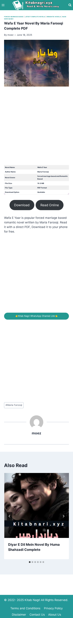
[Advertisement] (36, 128)
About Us (54, 614)
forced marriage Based (13, 17)
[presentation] (36, 505)
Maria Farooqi (14, 405)
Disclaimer (19, 614)
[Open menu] (3, 5)
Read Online (49, 205)
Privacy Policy (53, 608)
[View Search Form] (70, 5)
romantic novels (54, 17)
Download (22, 205)
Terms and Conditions (25, 608)
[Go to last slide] (9, 516)
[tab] (30, 562)
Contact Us (37, 614)
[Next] (63, 516)
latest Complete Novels (35, 17)
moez (36, 433)
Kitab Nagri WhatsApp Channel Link (36, 316)
